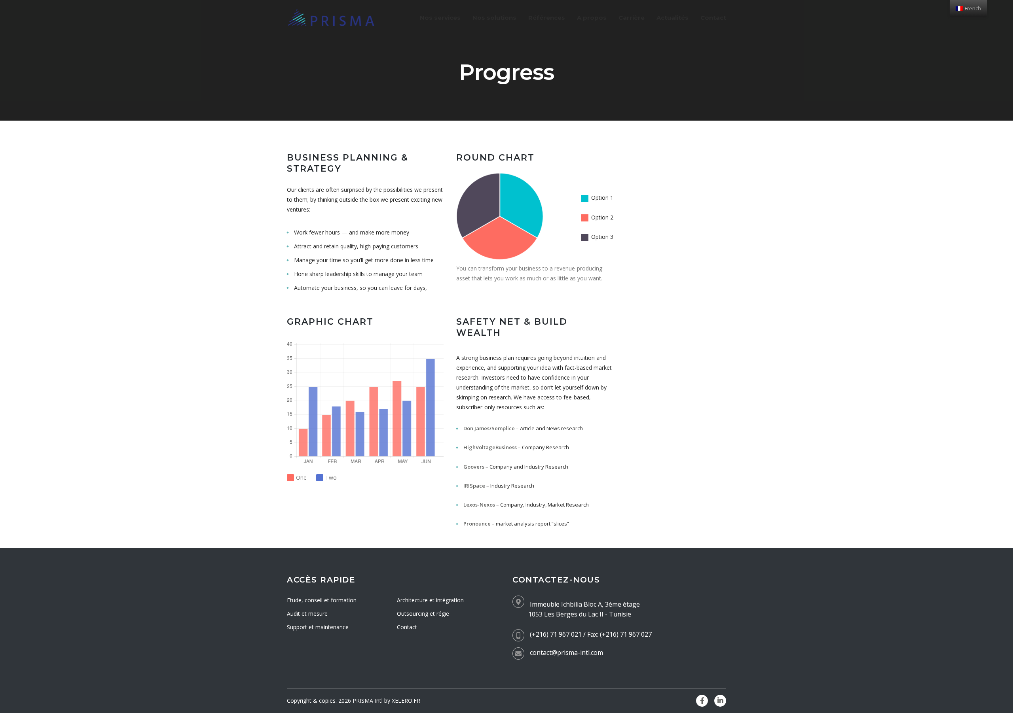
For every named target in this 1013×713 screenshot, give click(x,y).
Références (546, 17)
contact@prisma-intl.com (566, 652)
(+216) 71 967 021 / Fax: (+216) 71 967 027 (591, 634)
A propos (592, 17)
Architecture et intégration (430, 600)
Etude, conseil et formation (322, 600)
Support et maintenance (318, 627)
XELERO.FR (406, 700)
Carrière (631, 17)
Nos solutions (494, 17)
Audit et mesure (307, 613)
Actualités (672, 17)
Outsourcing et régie (423, 613)
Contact (713, 17)
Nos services (440, 17)
